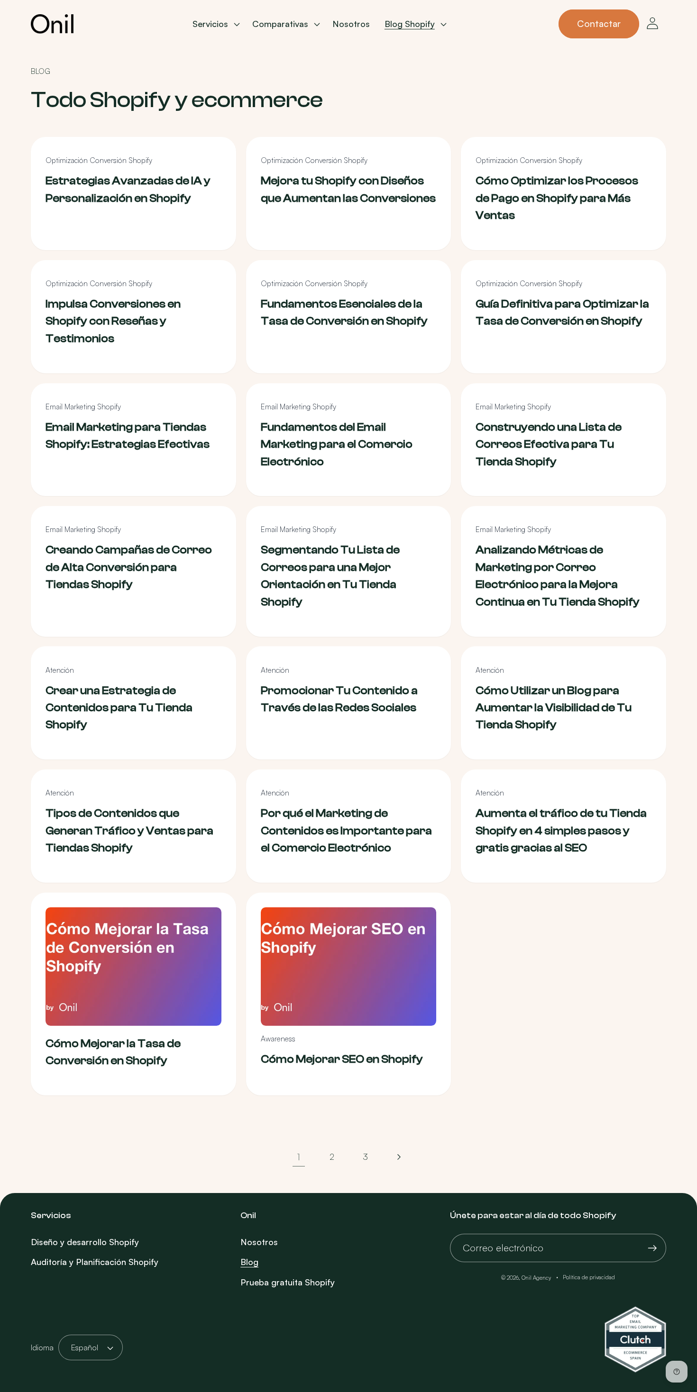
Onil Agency (536, 1277)
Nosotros (259, 1242)
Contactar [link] (599, 23)
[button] (215, 24)
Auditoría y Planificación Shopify (94, 1261)
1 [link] (298, 1156)
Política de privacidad (589, 1277)
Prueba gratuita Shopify (287, 1282)
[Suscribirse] (652, 1248)
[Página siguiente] (398, 1156)
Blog (249, 1261)
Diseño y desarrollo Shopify (85, 1242)
